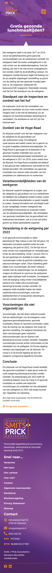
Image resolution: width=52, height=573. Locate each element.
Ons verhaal (10, 472)
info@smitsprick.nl (17, 528)
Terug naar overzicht (17, 406)
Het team (9, 467)
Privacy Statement (14, 503)
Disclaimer (10, 493)
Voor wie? (9, 478)
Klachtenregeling (13, 498)
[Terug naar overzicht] (4, 406)
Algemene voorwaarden (17, 488)
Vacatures (9, 462)
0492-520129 (15, 534)
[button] (43, 11)
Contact (8, 483)
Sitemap (8, 508)
